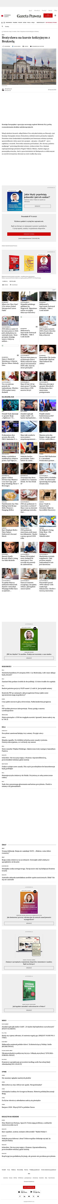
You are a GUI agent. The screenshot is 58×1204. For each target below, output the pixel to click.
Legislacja (4, 730)
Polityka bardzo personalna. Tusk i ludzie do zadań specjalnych (27, 459)
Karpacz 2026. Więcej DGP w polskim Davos (18, 1107)
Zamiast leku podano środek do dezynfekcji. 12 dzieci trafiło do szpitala (28, 682)
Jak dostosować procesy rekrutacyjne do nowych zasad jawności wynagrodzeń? (29, 918)
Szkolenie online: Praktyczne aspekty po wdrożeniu (34, 200)
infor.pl (50, 10)
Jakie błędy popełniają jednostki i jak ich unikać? (37, 196)
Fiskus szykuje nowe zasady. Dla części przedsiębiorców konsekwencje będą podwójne (28, 768)
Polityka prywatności (35, 1169)
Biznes (3, 699)
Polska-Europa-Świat (7, 1050)
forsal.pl (44, 10)
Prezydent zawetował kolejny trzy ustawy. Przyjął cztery (22, 733)
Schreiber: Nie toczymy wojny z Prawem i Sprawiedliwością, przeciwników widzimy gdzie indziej (24, 759)
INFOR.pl (15, 1177)
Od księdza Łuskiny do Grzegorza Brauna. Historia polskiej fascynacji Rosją (28, 1093)
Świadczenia (5, 714)
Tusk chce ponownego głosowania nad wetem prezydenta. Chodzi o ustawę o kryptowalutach (27, 785)
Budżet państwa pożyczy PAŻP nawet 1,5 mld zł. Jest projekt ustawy (27, 688)
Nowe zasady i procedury (29, 1004)
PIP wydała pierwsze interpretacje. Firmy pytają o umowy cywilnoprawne (23, 710)
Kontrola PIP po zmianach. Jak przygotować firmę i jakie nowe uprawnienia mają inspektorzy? (25, 694)
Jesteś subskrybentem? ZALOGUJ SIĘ (29, 238)
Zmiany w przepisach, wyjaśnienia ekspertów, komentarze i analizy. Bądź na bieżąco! (29, 963)
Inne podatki (5, 764)
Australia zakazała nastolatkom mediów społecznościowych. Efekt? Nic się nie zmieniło (28, 879)
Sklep (55, 10)
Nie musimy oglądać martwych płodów (16, 1078)
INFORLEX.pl (20, 1177)
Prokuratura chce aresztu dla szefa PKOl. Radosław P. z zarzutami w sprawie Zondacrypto (9, 437)
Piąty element (5, 1024)
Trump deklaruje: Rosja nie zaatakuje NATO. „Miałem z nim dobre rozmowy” (26, 852)
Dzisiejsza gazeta (7, 15)
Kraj (3, 670)
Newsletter (41, 1177)
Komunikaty (20, 1169)
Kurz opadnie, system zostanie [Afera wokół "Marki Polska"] (24, 1132)
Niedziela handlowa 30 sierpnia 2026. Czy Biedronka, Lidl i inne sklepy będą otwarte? (29, 674)
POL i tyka (4, 1032)
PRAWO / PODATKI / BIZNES (29, 960)
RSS (29, 1173)
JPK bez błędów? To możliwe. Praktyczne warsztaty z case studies (29, 654)
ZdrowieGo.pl (35, 1177)
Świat (18, 31)
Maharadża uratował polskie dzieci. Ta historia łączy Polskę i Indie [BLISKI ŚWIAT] (27, 1045)
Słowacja (4, 281)
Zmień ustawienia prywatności (48, 1169)
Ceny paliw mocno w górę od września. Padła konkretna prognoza (26, 702)
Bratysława (13, 281)
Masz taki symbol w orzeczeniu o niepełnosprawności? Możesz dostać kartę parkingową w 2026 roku (29, 437)
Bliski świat (4, 1041)
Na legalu (4, 1059)
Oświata (4, 737)
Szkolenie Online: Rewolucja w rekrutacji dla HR (29, 915)
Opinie (3, 1075)
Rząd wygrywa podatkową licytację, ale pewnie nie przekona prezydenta (28, 1156)
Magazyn (4, 755)
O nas (8, 1169)
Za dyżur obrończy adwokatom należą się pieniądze (21, 1100)
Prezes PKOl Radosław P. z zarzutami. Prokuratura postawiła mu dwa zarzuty (47, 459)
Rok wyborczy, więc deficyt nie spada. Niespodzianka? (22, 1085)
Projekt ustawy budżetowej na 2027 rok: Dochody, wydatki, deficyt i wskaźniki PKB (46, 416)
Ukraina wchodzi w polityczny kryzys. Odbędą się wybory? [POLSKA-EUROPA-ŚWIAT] (27, 1054)
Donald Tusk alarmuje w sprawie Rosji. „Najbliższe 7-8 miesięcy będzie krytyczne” (10, 416)
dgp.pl (30, 10)
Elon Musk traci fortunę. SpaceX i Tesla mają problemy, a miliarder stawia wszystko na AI (27, 1124)
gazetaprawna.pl (27, 1177)
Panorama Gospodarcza (29, 1181)
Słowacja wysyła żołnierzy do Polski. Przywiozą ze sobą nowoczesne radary (27, 776)
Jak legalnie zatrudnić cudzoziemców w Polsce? (29, 1006)
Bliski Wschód (5, 866)
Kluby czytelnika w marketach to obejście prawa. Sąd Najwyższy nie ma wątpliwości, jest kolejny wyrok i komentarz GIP (10, 459)
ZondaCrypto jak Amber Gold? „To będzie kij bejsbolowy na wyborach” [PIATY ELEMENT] (29, 416)
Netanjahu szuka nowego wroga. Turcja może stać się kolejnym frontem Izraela (28, 870)
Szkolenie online (29, 652)
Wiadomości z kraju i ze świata (9, 31)
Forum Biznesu (51, 1177)
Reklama (13, 1169)
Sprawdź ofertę (29, 234)
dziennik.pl (37, 10)
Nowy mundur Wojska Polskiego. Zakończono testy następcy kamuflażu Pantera (28, 750)
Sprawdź (37, 206)
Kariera (26, 1169)
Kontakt (4, 1169)
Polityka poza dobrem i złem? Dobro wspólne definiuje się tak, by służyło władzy (26, 1140)
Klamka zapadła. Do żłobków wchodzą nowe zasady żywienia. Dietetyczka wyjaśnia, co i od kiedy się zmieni (25, 741)
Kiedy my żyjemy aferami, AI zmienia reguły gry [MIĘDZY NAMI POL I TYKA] (28, 1037)
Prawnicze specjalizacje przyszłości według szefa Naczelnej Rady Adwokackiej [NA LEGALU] (26, 1063)
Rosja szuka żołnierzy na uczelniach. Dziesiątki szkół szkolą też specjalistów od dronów (25, 861)
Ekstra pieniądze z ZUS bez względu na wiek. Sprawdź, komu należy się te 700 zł (28, 718)
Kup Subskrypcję (48, 15)
